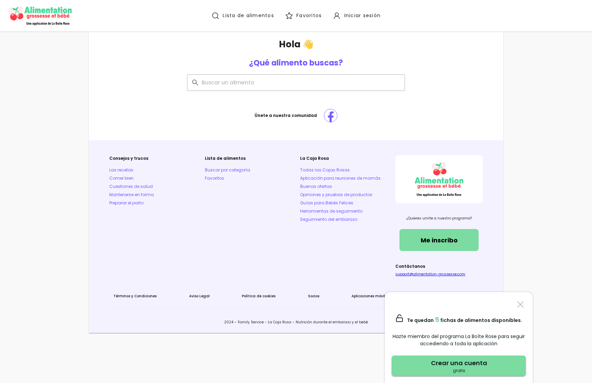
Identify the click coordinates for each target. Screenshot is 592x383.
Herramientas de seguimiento (331, 211)
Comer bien (121, 178)
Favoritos (214, 178)
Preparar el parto (126, 203)
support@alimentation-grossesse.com (430, 274)
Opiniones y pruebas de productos (336, 195)
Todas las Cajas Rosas (325, 170)
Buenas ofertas (316, 186)
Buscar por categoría (227, 170)
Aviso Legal (199, 296)
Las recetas (121, 170)
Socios (313, 296)
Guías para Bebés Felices (326, 203)
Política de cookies (258, 296)
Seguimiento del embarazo (328, 219)
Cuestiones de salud (131, 186)
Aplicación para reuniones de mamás (340, 178)
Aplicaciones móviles (370, 296)
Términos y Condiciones (135, 296)
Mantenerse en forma (131, 195)
